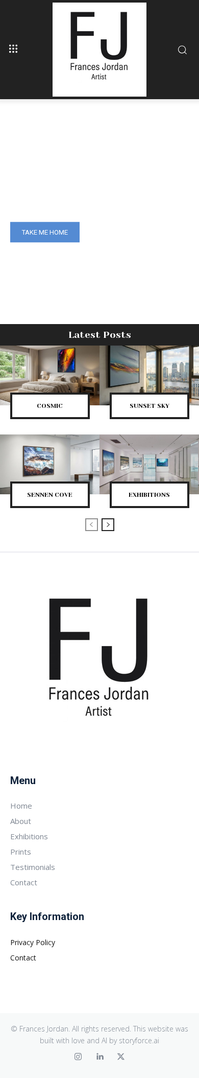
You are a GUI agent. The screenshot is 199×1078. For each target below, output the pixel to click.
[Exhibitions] (149, 464)
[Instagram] (78, 1057)
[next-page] (108, 524)
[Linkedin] (99, 1057)
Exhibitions (149, 494)
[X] (121, 1057)
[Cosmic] (50, 375)
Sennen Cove (49, 494)
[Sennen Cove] (50, 464)
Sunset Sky (149, 405)
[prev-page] (91, 524)
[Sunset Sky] (149, 375)
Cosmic (50, 405)
